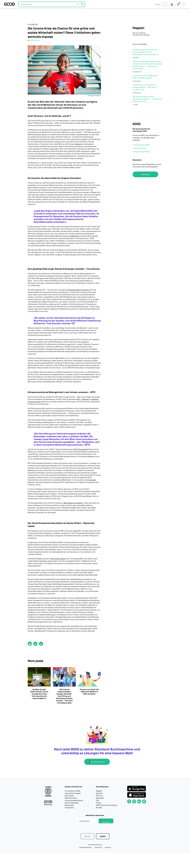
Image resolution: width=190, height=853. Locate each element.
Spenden (99, 793)
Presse (98, 803)
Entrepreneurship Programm (77, 290)
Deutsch (87, 836)
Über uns (99, 796)
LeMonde (77, 144)
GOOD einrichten (140, 148)
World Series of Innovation (73, 503)
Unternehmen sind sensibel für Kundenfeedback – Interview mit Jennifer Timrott (145, 87)
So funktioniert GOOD (142, 145)
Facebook (41, 644)
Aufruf (84, 139)
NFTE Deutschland (81, 449)
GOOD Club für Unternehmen (106, 805)
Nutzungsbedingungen (85, 847)
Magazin (138, 28)
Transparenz (69, 808)
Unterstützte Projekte (142, 152)
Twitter (30, 644)
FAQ (97, 800)
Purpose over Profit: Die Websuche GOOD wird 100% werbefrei (89, 691)
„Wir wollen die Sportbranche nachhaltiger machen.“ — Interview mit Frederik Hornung (147, 99)
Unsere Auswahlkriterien (74, 800)
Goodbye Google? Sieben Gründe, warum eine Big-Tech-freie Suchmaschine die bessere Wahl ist (39, 693)
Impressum (108, 847)
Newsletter (100, 798)
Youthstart (92, 480)
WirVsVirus (75, 236)
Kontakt (99, 808)
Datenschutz (98, 847)
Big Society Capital (58, 559)
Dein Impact (69, 796)
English (103, 836)
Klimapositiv (69, 805)
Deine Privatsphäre (72, 803)
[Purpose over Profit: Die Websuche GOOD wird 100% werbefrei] (89, 677)
